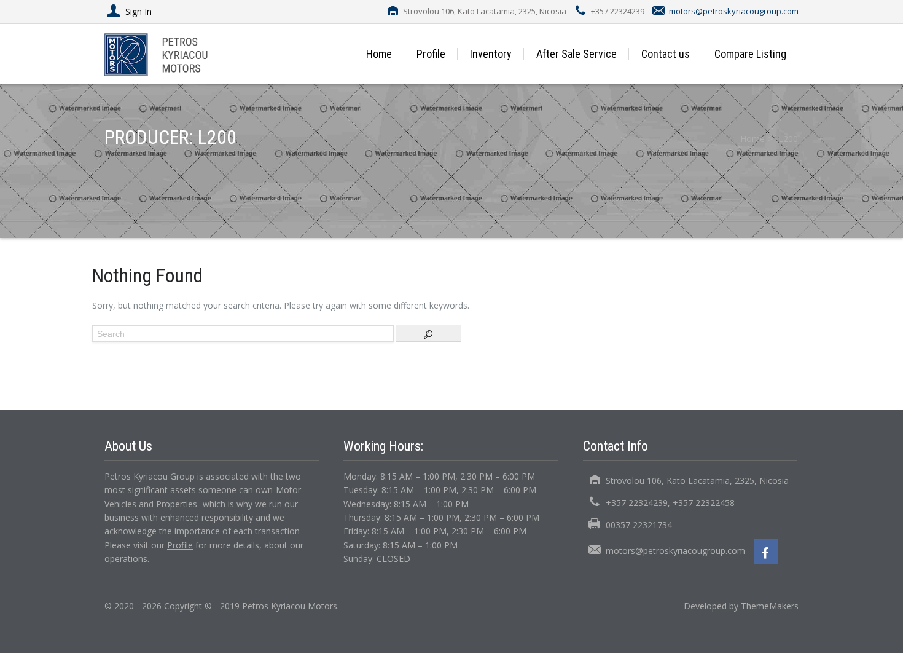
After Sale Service (576, 53)
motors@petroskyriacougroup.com (734, 11)
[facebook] (766, 551)
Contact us (665, 53)
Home (379, 53)
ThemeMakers (770, 606)
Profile (430, 53)
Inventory (491, 53)
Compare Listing (750, 53)
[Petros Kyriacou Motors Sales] (170, 54)
